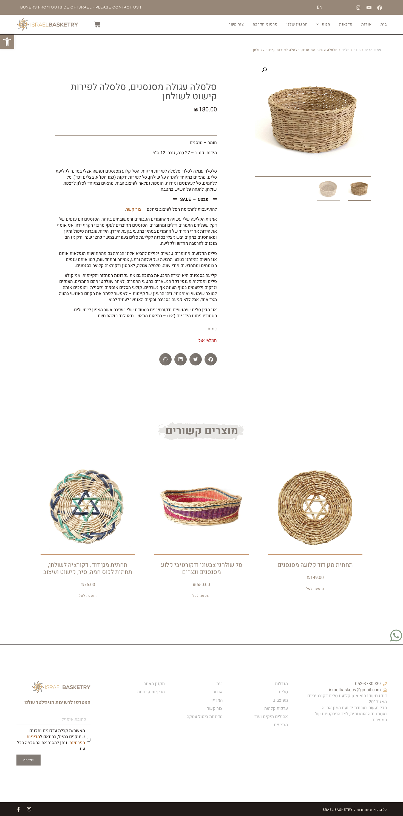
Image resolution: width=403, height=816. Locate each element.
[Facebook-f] (18, 809)
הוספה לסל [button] (315, 588)
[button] (264, 70)
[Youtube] (368, 7)
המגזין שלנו (297, 24)
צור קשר (236, 24)
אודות (366, 24)
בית (384, 24)
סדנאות (346, 24)
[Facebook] (379, 7)
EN (319, 7)
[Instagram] (358, 7)
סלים (346, 49)
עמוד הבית (373, 49)
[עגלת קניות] (94, 24)
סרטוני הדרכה (265, 24)
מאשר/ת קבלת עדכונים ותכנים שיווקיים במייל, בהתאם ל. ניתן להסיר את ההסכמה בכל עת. (51, 740)
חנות (326, 24)
